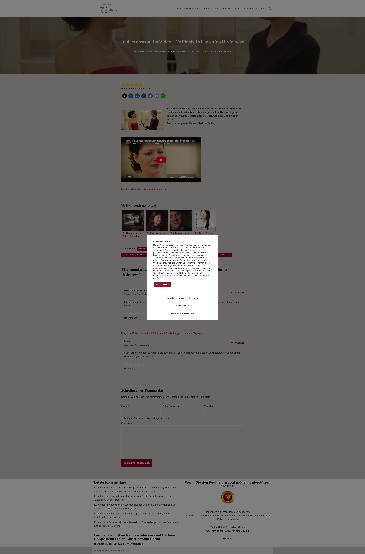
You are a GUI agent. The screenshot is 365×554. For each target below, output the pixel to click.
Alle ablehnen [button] (182, 305)
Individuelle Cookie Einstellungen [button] (182, 298)
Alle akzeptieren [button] (162, 285)
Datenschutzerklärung (182, 313)
